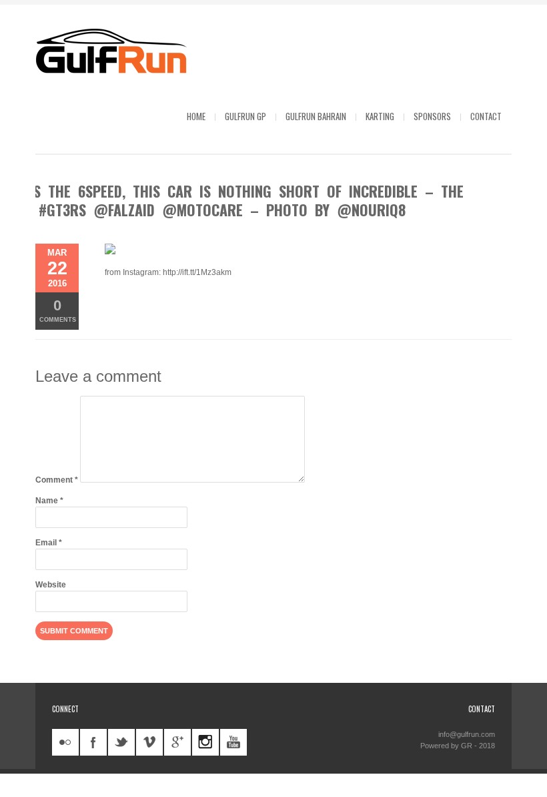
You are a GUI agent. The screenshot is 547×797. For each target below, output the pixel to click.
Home (196, 116)
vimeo (149, 742)
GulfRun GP (245, 116)
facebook (93, 742)
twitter (121, 742)
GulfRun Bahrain (316, 116)
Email (48, 542)
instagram (205, 742)
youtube (233, 742)
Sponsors (432, 116)
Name (49, 500)
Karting (380, 116)
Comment (56, 480)
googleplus (177, 742)
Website (50, 584)
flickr (65, 742)
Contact (486, 116)
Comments (57, 310)
